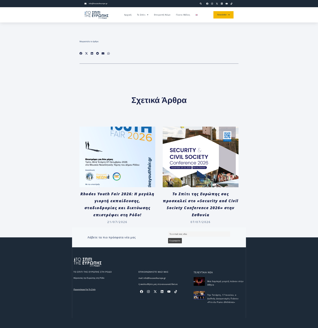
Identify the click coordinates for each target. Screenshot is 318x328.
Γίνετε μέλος (183, 14)
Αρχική (128, 14)
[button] (201, 4)
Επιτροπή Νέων (162, 14)
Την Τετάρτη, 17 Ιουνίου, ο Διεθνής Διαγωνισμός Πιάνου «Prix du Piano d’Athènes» (222, 299)
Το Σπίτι (141, 14)
